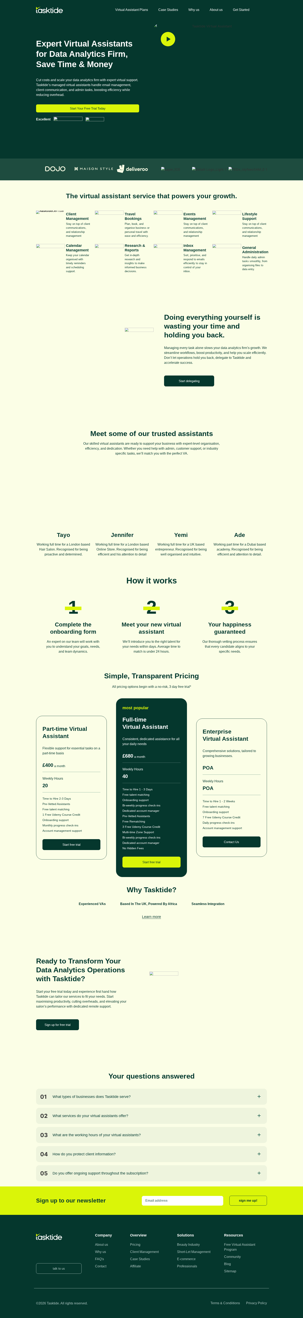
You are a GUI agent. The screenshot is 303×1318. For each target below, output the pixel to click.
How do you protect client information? (84, 1154)
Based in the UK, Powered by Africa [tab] (148, 904)
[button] (151, 1097)
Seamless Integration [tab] (207, 904)
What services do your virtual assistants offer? (90, 1116)
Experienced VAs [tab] (92, 904)
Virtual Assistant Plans (131, 10)
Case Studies (168, 10)
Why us (193, 10)
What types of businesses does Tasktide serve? (92, 1097)
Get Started (241, 10)
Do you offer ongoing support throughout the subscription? (100, 1173)
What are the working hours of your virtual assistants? (97, 1135)
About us (216, 10)
